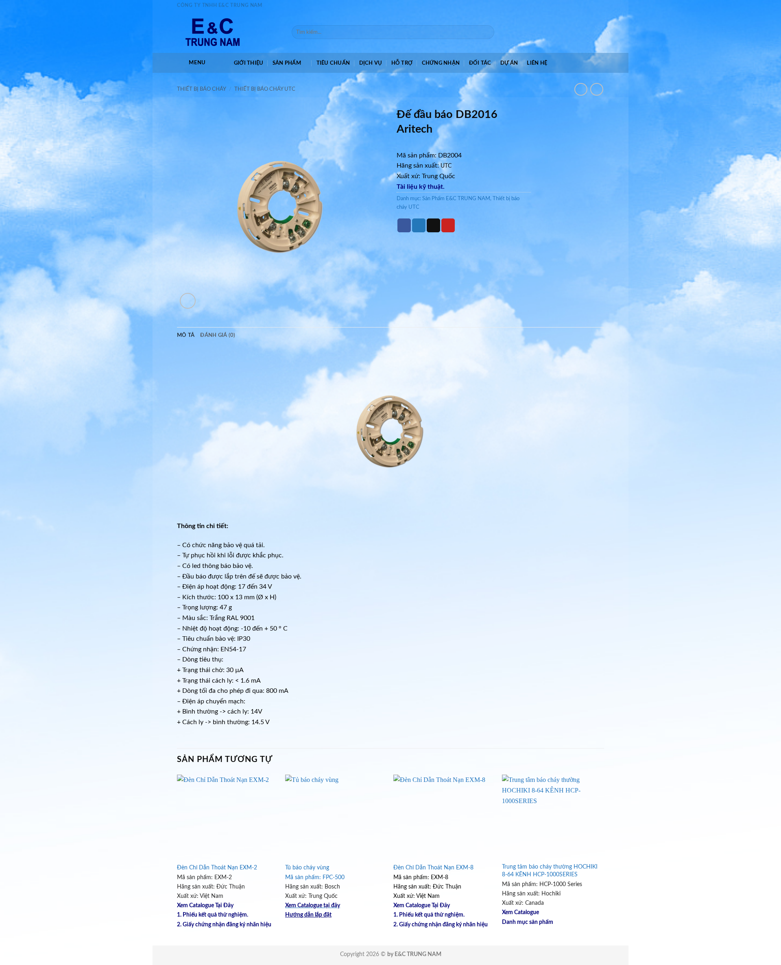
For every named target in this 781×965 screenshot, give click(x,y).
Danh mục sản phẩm (527, 922)
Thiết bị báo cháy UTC (264, 89)
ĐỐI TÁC (480, 63)
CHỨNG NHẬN (441, 63)
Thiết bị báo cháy (201, 89)
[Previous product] (596, 89)
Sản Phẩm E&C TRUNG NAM (456, 198)
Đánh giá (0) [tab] (217, 335)
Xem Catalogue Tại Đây (205, 905)
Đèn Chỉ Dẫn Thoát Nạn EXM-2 (217, 868)
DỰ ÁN (509, 63)
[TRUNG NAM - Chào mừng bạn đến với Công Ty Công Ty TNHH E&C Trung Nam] (228, 32)
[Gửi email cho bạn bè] (433, 225)
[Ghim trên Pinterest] (448, 225)
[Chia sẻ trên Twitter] (418, 225)
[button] (191, 63)
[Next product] (580, 89)
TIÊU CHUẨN (333, 63)
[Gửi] (486, 32)
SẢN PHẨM (287, 63)
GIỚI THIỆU (249, 63)
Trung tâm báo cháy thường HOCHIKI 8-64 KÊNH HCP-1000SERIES (550, 871)
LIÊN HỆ (537, 63)
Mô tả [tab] (185, 335)
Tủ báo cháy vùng (307, 868)
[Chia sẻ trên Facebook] (404, 225)
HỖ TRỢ (402, 63)
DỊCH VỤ (370, 63)
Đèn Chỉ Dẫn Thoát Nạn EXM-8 (433, 868)
